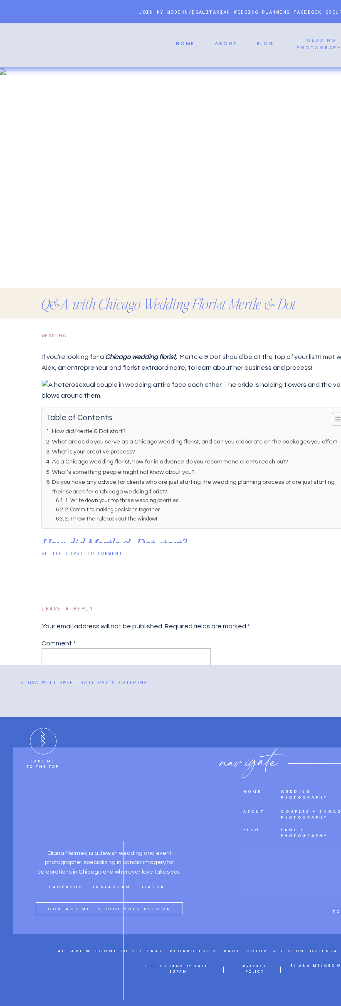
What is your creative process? (94, 451)
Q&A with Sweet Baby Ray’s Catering (87, 683)
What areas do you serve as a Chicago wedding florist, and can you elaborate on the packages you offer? (195, 441)
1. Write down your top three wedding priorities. (122, 500)
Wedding (54, 336)
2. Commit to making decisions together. (113, 510)
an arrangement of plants (212, 981)
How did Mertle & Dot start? (89, 431)
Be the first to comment (82, 553)
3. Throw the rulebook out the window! (111, 519)
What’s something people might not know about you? (124, 472)
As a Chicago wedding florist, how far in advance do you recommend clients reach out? (170, 461)
